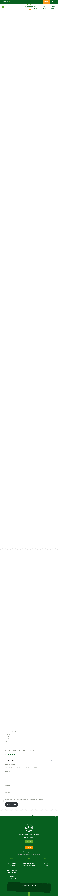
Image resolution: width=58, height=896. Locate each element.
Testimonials (12, 868)
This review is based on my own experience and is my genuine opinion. (25, 799)
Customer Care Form (12, 878)
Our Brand (12, 861)
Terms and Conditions (46, 861)
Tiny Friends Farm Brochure (29, 865)
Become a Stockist (39, 573)
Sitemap (46, 868)
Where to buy (29, 514)
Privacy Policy (46, 863)
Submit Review (11, 804)
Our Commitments (12, 863)
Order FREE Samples (12, 870)
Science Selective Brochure (29, 863)
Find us (29, 841)
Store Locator (12, 865)
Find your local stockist (29, 535)
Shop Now (12, 157)
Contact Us (12, 876)
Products (7, 17)
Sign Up (29, 847)
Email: (29, 837)
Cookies (46, 865)
